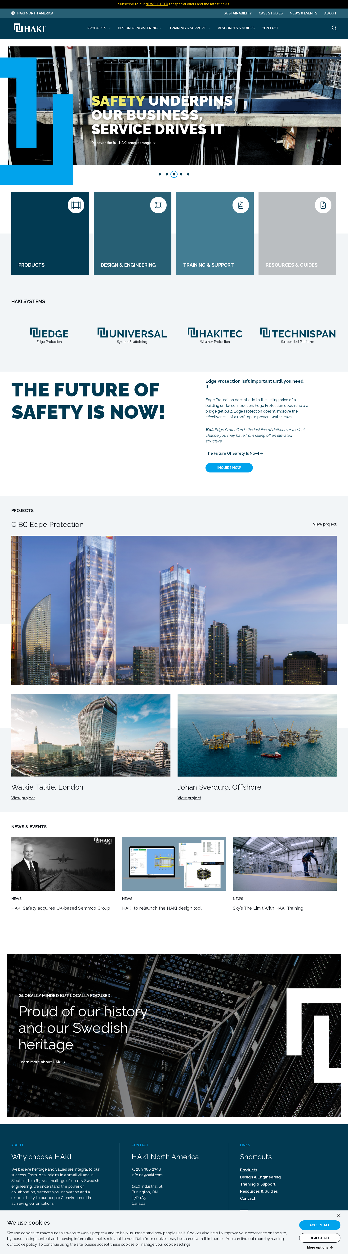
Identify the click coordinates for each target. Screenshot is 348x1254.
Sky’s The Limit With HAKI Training (268, 908)
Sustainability (238, 13)
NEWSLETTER (157, 4)
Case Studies (271, 13)
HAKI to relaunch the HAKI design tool (162, 908)
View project (325, 524)
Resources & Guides (259, 1191)
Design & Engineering (260, 1177)
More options (318, 1247)
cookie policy (25, 1244)
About (330, 13)
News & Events (303, 13)
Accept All (319, 1225)
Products (248, 1170)
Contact (247, 1198)
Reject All (320, 1238)
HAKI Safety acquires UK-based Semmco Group (60, 908)
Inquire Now (229, 468)
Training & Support (258, 1184)
